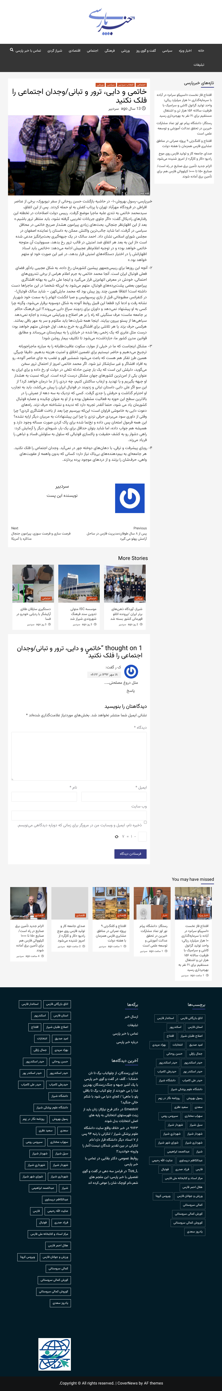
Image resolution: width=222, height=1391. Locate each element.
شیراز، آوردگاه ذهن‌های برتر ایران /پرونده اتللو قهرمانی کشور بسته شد (126, 614)
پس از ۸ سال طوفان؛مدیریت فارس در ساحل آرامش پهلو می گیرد (117, 534)
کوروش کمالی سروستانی (187, 1222)
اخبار (164, 915)
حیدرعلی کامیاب (166, 1071)
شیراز (199, 1151)
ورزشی (125, 51)
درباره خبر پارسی (127, 1042)
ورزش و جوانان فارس (189, 1196)
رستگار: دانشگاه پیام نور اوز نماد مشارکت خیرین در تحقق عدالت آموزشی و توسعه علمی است (184, 128)
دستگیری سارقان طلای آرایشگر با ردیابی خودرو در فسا (33, 614)
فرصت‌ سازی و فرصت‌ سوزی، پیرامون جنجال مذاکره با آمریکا (40, 534)
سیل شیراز (196, 1125)
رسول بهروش (194, 1098)
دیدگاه (140, 728)
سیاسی (167, 51)
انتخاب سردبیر (125, 85)
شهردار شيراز (175, 1125)
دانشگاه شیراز (167, 1080)
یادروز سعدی (194, 1231)
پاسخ (131, 691)
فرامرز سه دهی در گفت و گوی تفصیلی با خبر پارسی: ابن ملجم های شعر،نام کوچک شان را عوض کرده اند (110, 1177)
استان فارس (195, 1027)
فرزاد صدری (182, 1169)
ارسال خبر (131, 1017)
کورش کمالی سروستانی (188, 1214)
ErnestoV (131, 1109)
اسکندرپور (175, 1027)
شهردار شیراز (194, 1134)
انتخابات (178, 1045)
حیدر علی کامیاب (192, 1080)
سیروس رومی (169, 1116)
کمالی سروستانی (192, 1205)
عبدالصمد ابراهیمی (178, 1151)
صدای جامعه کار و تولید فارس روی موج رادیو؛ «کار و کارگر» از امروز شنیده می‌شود (184, 156)
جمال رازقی (195, 1053)
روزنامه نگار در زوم (169, 1098)
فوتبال (165, 1169)
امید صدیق (195, 1045)
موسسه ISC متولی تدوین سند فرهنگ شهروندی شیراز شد (83, 614)
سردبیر (113, 109)
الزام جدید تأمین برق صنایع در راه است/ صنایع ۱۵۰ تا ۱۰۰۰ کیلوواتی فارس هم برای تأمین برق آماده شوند (184, 171)
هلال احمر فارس (192, 1187)
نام (73, 788)
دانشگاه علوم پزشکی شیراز (186, 1089)
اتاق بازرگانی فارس (191, 1018)
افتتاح (170, 1036)
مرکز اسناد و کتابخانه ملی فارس (183, 1178)
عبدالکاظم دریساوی (190, 1160)
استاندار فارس (165, 1018)
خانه (201, 51)
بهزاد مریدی (159, 1045)
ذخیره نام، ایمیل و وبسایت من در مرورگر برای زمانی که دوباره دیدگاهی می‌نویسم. (79, 825)
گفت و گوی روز (146, 51)
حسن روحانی (174, 1053)
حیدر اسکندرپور (168, 1062)
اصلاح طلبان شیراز (191, 1036)
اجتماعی (92, 51)
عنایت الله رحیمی (162, 1160)
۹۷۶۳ (134, 1128)
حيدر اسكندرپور (193, 1062)
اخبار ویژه (185, 51)
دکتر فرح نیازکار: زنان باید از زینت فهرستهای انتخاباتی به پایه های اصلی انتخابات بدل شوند (110, 1115)
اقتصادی (74, 51)
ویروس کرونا (163, 1196)
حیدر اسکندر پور (192, 1071)
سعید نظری (181, 1107)
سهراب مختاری (193, 1116)
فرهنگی (110, 51)
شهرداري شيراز (172, 1134)
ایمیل (141, 788)
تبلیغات (199, 65)
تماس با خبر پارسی (28, 51)
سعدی (198, 1107)
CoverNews (128, 1384)
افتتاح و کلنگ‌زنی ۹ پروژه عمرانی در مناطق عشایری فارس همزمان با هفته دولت (184, 144)
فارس (199, 1169)
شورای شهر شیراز (168, 1142)
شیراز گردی (54, 51)
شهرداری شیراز (193, 1142)
